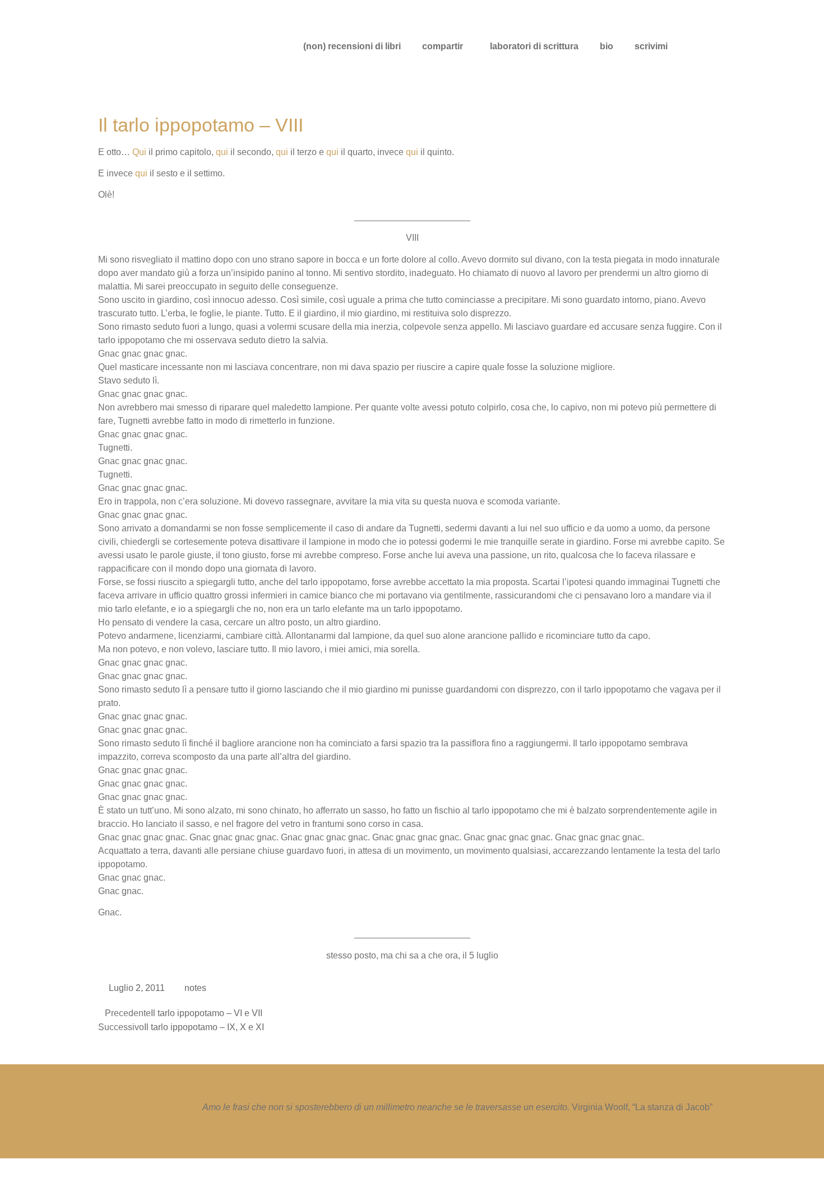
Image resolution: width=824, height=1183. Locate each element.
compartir (442, 46)
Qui (139, 152)
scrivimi (651, 46)
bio (606, 46)
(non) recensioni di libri (352, 46)
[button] (445, 46)
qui (222, 152)
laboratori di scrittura (534, 46)
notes (195, 988)
